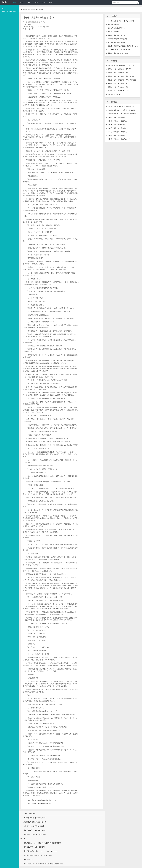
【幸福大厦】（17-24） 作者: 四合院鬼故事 (122, 114)
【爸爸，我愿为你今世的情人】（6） (120, 135)
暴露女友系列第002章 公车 (116, 35)
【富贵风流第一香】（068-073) (34, 847)
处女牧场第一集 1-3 (114, 94)
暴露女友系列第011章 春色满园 (118, 53)
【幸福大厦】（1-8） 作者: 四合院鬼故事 (121, 21)
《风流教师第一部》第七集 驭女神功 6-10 (37, 855)
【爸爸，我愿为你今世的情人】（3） (44, 800)
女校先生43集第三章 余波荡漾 (33, 826)
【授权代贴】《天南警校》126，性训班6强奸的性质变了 (43, 843)
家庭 (29, 2)
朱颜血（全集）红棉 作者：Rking (118, 73)
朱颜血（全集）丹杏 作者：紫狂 (118, 87)
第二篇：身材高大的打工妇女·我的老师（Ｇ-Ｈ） (123, 46)
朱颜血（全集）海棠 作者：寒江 (118, 83)
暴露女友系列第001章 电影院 (117, 39)
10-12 (25, 839)
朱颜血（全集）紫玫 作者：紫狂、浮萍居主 (122, 76)
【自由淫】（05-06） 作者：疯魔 (34, 834)
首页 (36, 9)
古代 (21, 2)
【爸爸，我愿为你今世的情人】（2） (120, 121)
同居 (50, 2)
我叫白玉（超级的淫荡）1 (116, 28)
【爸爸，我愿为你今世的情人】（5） (120, 132)
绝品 (43, 2)
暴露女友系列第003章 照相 (116, 42)
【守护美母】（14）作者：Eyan (34, 830)
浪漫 (36, 2)
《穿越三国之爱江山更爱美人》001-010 (121, 65)
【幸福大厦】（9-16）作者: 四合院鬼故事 (121, 110)
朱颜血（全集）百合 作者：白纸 (118, 90)
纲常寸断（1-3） (29, 859)
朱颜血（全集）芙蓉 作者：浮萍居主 (119, 69)
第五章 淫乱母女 (113, 31)
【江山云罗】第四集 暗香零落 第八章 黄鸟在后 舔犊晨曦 (43, 864)
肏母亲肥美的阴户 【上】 (116, 24)
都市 (41, 9)
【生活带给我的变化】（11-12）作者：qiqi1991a (40, 851)
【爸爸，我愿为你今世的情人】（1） (44, 803)
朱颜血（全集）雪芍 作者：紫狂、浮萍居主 (122, 80)
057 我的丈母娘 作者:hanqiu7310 (34, 818)
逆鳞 (4, 2)
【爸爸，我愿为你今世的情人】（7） (120, 139)
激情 (14, 2)
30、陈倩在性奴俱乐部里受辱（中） (119, 49)
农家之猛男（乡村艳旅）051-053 (34, 822)
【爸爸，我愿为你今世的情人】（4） (120, 128)
